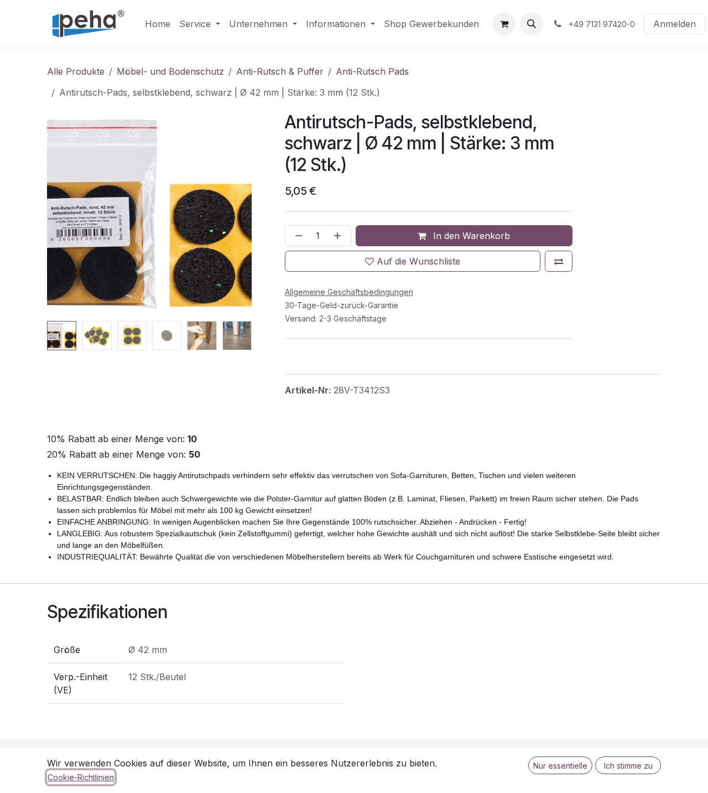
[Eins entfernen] (296, 236)
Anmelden (674, 23)
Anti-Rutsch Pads (372, 71)
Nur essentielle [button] (560, 765)
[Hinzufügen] (340, 236)
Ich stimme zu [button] (628, 765)
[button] (531, 23)
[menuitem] (157, 24)
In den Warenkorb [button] (470, 235)
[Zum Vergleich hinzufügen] (558, 261)
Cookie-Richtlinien (81, 777)
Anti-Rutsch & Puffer (280, 71)
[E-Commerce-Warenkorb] (504, 23)
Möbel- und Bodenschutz (170, 71)
